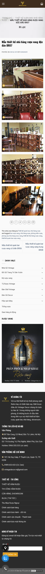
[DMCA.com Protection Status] (37, 571)
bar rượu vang (15, 233)
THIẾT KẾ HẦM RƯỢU (11, 484)
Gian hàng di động (9, 312)
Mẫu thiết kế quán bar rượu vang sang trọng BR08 (34, 247)
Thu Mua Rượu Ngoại (10, 503)
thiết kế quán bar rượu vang (11, 238)
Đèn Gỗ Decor (7, 295)
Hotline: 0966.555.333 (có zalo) (15, 445)
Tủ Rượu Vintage (8, 284)
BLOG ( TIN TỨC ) (9, 498)
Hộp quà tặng (7, 301)
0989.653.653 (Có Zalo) (14, 465)
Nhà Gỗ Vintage (8, 268)
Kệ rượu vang (7, 278)
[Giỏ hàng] (41, 4)
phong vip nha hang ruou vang (12, 236)
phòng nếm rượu (36, 233)
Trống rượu (6, 306)
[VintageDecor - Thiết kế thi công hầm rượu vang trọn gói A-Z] (23, 4)
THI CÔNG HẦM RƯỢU (11, 489)
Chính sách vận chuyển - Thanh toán (16, 517)
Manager (23, 52)
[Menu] (3, 4)
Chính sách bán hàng (10, 507)
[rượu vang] (22, 353)
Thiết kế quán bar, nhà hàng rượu (29, 231)
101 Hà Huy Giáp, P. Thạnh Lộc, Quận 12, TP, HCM (21, 458)
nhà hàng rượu (25, 233)
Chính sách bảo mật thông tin (14, 521)
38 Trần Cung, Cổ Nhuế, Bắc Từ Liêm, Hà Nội (22, 434)
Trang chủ (7, 18)
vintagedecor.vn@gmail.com (15, 469)
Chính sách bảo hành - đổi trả (14, 512)
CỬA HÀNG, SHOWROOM (12, 494)
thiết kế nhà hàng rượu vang (32, 236)
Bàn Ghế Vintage (8, 289)
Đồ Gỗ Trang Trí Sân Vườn (12, 272)
